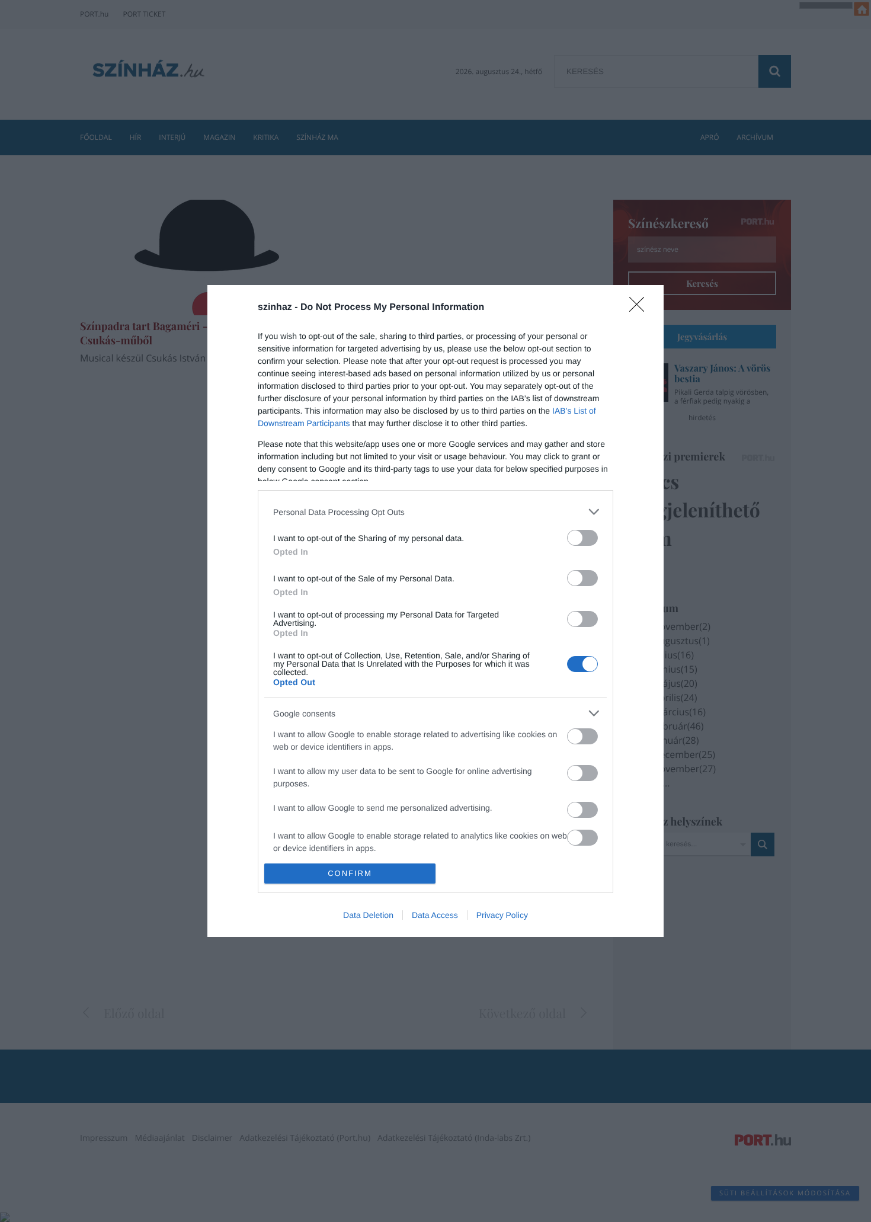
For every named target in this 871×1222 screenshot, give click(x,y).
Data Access (435, 915)
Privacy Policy (502, 915)
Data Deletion (368, 915)
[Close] (640, 308)
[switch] (582, 538)
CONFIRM (350, 873)
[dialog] (435, 611)
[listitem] (435, 512)
